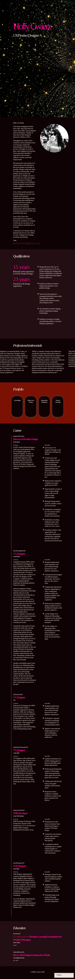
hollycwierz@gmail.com (26, 243)
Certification (20, 936)
